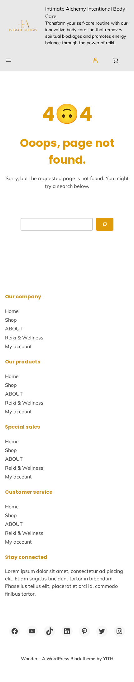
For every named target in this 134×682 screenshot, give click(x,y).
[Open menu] (8, 60)
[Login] (95, 60)
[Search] (104, 224)
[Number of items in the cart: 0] (115, 60)
